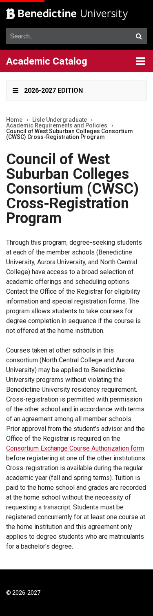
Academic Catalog (46, 61)
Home (14, 120)
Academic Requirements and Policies (56, 125)
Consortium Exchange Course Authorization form (75, 448)
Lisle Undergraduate (59, 120)
